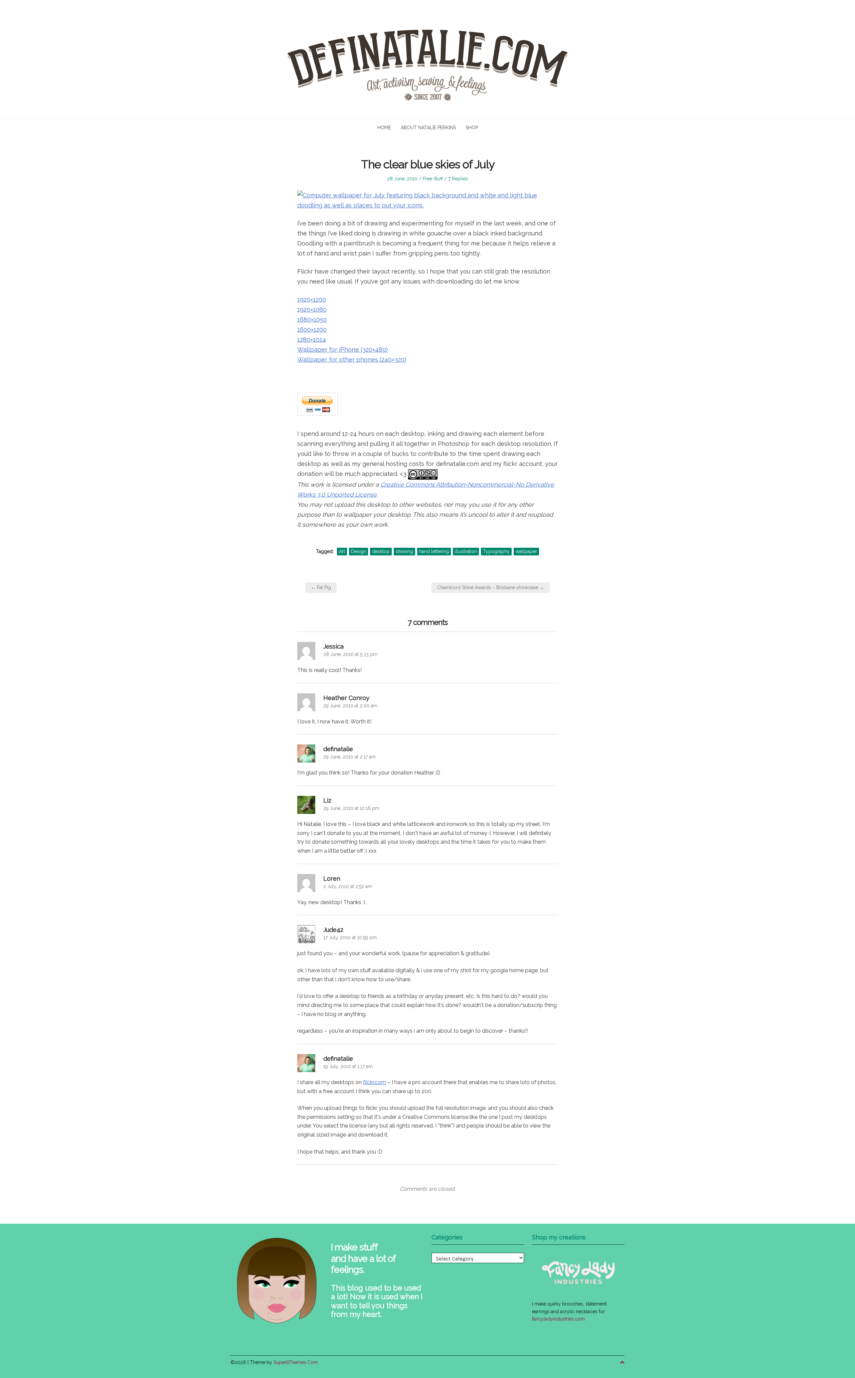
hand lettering (434, 551)
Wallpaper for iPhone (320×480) (342, 349)
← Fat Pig (321, 587)
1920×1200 (311, 299)
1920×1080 (312, 309)
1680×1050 (312, 319)
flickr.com (374, 1082)
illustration (466, 551)
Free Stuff (433, 178)
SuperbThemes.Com (296, 1362)
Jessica (333, 646)
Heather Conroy (346, 697)
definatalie (338, 748)
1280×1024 (311, 339)
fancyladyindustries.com (558, 1319)
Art (342, 551)
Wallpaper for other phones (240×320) (351, 359)
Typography (496, 551)
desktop (381, 551)
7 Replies (458, 178)
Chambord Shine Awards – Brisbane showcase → (490, 587)
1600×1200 (312, 329)
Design (358, 551)
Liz (327, 800)
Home (384, 127)
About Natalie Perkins (428, 127)
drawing (404, 551)
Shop (472, 127)
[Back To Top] (622, 1362)
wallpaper (526, 551)
